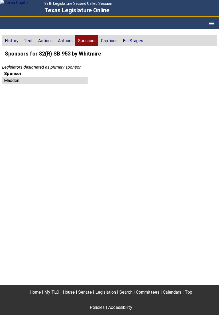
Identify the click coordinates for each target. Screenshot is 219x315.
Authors (65, 40)
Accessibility (120, 307)
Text (28, 40)
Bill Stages (133, 40)
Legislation (105, 292)
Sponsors (87, 40)
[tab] (11, 40)
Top (188, 292)
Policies (97, 307)
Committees (147, 292)
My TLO (51, 292)
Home (35, 292)
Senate (85, 292)
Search (125, 292)
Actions (45, 40)
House (69, 292)
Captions (109, 40)
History (11, 40)
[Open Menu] (211, 23)
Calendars (172, 292)
